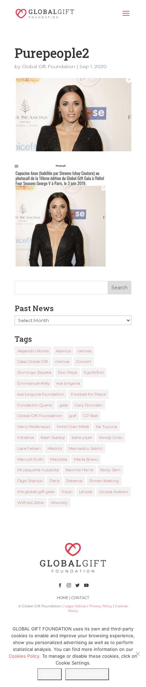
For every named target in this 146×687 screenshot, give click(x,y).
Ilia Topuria (106, 426)
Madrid (55, 448)
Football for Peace (88, 394)
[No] (137, 653)
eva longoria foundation (40, 394)
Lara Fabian (29, 448)
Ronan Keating (104, 480)
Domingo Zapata (34, 372)
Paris (54, 480)
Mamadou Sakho (86, 448)
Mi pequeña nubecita (38, 469)
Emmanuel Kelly (33, 383)
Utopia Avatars (113, 491)
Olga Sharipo (30, 480)
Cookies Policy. (25, 656)
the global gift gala (35, 491)
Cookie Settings (87, 674)
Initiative (25, 437)
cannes (84, 350)
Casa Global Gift (32, 361)
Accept (49, 674)
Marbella (58, 459)
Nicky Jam (110, 469)
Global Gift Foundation (48, 66)
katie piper (82, 437)
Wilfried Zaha (30, 502)
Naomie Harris (79, 469)
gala (63, 405)
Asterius (63, 350)
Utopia (85, 491)
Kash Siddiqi (53, 437)
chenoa (62, 361)
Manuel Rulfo (30, 459)
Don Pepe (67, 372)
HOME (62, 597)
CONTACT (80, 597)
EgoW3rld (94, 372)
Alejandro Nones (33, 350)
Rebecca (74, 480)
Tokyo (66, 491)
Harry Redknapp (33, 426)
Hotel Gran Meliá (73, 426)
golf (72, 415)
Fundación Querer (35, 405)
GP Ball (90, 415)
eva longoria (68, 383)
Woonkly (59, 502)
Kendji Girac (111, 437)
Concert (83, 361)
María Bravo (86, 459)
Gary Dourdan (89, 405)
